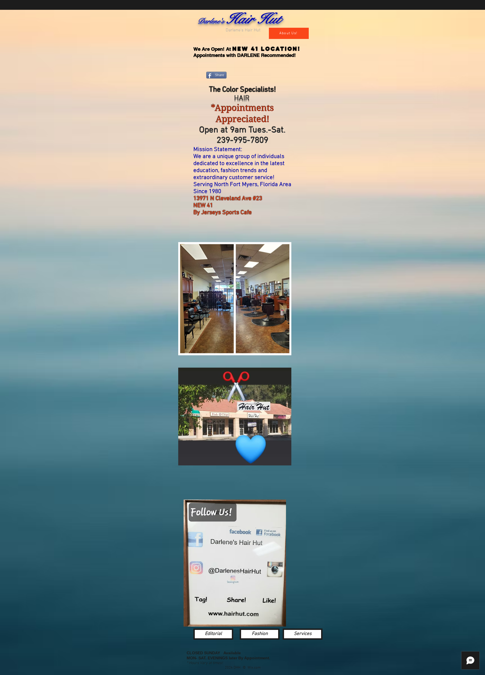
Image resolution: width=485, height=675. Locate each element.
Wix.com (254, 667)
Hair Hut (253, 19)
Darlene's (211, 21)
